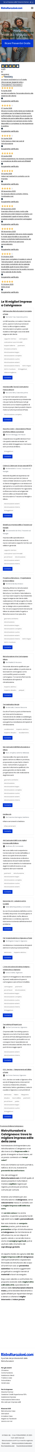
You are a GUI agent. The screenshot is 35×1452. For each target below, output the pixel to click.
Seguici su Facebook (9, 1419)
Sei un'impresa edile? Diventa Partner (16, 2)
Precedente (6, 85)
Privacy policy (6, 1443)
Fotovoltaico (6, 1380)
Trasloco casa (6, 1378)
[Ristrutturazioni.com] (12, 8)
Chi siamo (5, 1370)
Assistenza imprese (8, 1397)
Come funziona (7, 1373)
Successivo (17, 85)
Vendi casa (5, 1383)
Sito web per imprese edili (11, 1402)
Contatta (7, 377)
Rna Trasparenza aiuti (7, 1446)
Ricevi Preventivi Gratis (17, 43)
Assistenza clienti (7, 1375)
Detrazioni (5, 1413)
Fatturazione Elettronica (10, 1399)
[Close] (32, 2)
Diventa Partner (7, 1392)
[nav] (32, 8)
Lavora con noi (6, 1421)
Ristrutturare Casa (8, 1411)
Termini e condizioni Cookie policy (22, 1443)
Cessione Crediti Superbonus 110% (14, 1394)
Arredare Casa (6, 1416)
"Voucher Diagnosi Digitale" (24, 1446)
